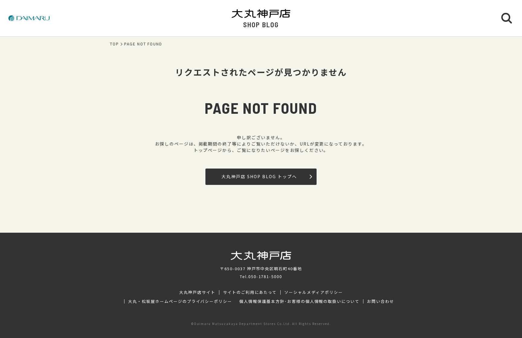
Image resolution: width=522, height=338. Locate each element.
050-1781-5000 (265, 276)
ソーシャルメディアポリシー (313, 292)
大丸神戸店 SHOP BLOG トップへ (259, 176)
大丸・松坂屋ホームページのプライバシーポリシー (180, 301)
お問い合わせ (380, 301)
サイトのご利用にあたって (250, 292)
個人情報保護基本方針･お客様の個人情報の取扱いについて (299, 301)
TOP (114, 44)
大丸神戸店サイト (197, 292)
